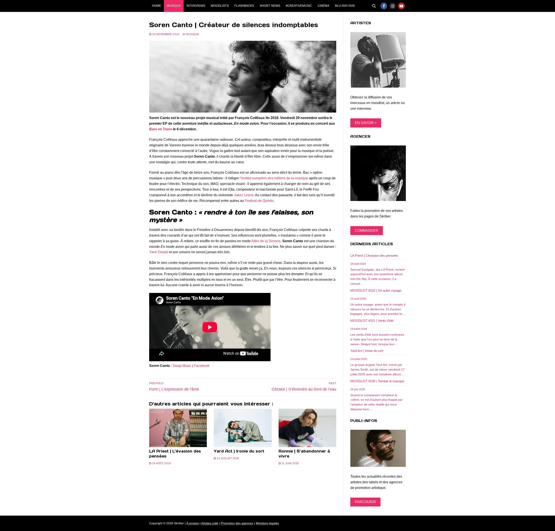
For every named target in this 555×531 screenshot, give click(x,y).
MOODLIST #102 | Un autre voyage (375, 290)
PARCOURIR (365, 502)
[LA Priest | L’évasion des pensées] (178, 428)
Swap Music (182, 366)
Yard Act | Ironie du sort (239, 451)
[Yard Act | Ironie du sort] (242, 428)
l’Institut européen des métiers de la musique (274, 178)
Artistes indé (209, 523)
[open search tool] (374, 6)
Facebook (201, 366)
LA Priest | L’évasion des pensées (175, 454)
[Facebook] (383, 6)
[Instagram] (392, 6)
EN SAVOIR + (366, 123)
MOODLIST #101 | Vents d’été (371, 320)
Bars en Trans (160, 129)
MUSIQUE (192, 34)
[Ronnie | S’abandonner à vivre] (307, 428)
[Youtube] (401, 6)
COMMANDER (366, 230)
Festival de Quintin (259, 201)
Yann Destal (158, 252)
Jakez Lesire (243, 195)
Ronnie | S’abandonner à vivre (304, 454)
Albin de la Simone (266, 241)
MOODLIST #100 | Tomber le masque (377, 381)
